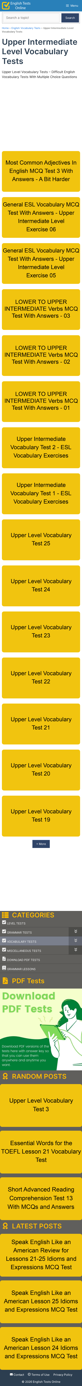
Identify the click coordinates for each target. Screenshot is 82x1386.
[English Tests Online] (16, 5)
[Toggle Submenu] (75, 931)
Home (5, 28)
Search (70, 18)
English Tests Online (46, 1382)
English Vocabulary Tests (25, 28)
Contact (18, 1374)
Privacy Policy (62, 1374)
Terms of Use (40, 1374)
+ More (41, 844)
